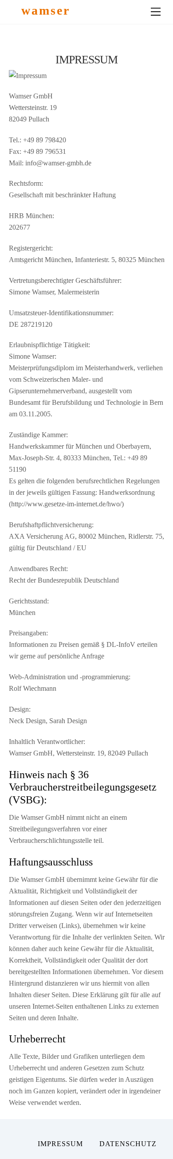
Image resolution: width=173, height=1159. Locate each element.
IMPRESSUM (60, 1143)
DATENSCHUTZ (128, 1143)
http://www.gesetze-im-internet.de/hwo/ (66, 504)
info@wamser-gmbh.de (58, 163)
